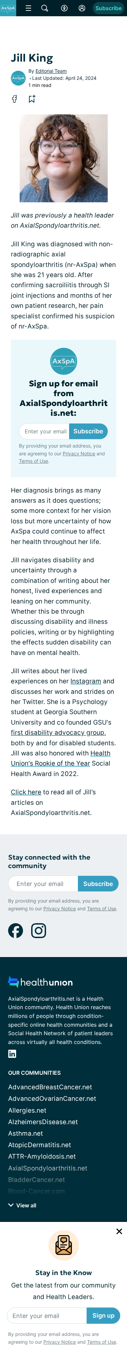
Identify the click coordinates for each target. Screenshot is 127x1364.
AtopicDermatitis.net (39, 1145)
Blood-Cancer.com (36, 1191)
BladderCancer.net (36, 1180)
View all (25, 1205)
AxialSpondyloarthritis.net (47, 1168)
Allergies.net (27, 1110)
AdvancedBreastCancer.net (50, 1087)
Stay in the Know (63, 1273)
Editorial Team (51, 71)
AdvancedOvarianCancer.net (52, 1098)
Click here (26, 792)
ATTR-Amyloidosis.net (42, 1156)
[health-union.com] (40, 984)
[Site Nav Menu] (28, 8)
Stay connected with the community (49, 861)
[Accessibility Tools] (64, 8)
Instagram (85, 681)
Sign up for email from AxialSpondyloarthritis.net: (64, 398)
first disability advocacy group (57, 732)
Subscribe (109, 8)
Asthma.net (25, 1133)
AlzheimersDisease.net (43, 1122)
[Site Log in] (82, 8)
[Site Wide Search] (45, 8)
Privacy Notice (59, 1342)
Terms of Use (101, 1342)
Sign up (103, 1315)
